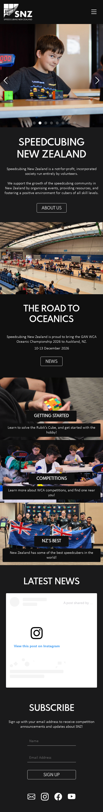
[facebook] (58, 797)
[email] (31, 797)
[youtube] (71, 797)
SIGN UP (51, 775)
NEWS (51, 362)
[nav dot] (28, 123)
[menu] (94, 12)
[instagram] (45, 797)
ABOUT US (52, 208)
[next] (5, 81)
